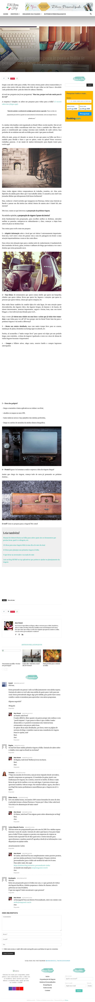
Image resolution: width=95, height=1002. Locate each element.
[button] (91, 14)
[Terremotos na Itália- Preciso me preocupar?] (11, 655)
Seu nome (68, 976)
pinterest (18, 988)
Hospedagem (47, 985)
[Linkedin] (23, 634)
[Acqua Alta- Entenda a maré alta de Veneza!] (31, 655)
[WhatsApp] (17, 78)
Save (13, 78)
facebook (10, 988)
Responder (11, 708)
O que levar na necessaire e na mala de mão (18, 555)
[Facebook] (4, 78)
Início (47, 976)
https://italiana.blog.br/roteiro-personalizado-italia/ (32, 865)
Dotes (66, 1000)
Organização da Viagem (47, 979)
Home (5, 14)
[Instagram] (19, 634)
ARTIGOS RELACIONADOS (32, 645)
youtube (21, 988)
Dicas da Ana (11, 600)
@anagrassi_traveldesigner (58, 961)
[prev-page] (3, 669)
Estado (89, 983)
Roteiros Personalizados (55, 14)
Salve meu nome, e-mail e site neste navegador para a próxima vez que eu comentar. (31, 949)
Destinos (14, 14)
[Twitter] (8, 78)
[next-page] (6, 669)
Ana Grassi (19, 623)
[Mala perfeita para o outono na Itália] (52, 655)
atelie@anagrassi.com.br (22, 902)
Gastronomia (47, 988)
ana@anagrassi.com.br (40, 868)
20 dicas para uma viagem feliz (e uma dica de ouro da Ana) (24, 545)
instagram (14, 988)
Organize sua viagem (31, 14)
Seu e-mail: (68, 983)
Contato (47, 990)
